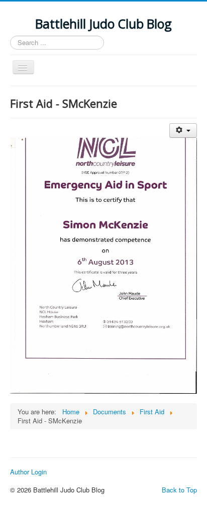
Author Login (28, 471)
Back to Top (179, 489)
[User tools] (183, 130)
